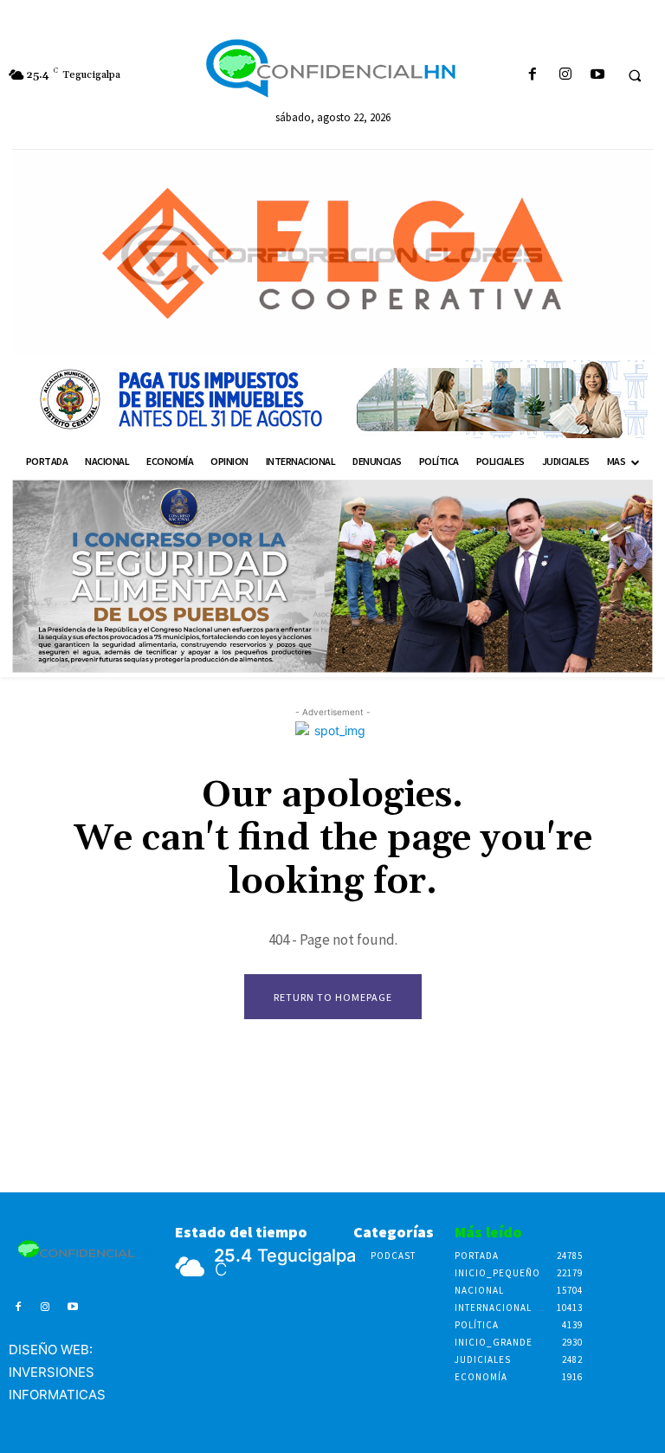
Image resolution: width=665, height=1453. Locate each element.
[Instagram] (565, 75)
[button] (634, 75)
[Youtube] (597, 75)
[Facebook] (533, 75)
